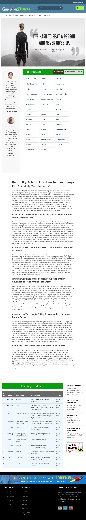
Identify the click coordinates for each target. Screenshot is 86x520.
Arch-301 (19, 452)
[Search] (60, 8)
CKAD (43, 119)
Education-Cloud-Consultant (22, 423)
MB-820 (28, 124)
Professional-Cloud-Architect (47, 140)
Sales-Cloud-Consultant (32, 84)
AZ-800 (43, 129)
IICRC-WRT (19, 458)
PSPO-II (28, 109)
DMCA (9, 504)
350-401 (28, 129)
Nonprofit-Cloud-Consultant (62, 129)
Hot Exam (58, 72)
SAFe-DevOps (60, 89)
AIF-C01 (58, 119)
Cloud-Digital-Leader (47, 99)
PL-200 (28, 89)
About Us (10, 492)
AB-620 (18, 405)
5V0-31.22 (19, 428)
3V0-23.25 (19, 446)
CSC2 (18, 464)
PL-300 (28, 114)
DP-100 (58, 109)
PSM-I (43, 124)
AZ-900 (43, 79)
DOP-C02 (29, 119)
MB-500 (43, 150)
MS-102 (58, 135)
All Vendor (10, 500)
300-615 (58, 124)
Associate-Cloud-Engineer (32, 150)
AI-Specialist (30, 104)
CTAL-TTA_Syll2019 (22, 414)
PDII (42, 84)
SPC (42, 109)
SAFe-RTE (59, 99)
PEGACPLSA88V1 (47, 94)
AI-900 (28, 135)
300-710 (43, 145)
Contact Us (10, 496)
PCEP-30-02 (30, 99)
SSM (57, 114)
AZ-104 (28, 145)
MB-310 (58, 79)
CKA (57, 104)
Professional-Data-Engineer (32, 79)
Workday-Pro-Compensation (21, 435)
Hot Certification (73, 72)
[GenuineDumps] (16, 8)
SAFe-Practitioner (32, 94)
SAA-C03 (59, 145)
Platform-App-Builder (62, 84)
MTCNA (18, 399)
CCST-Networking (62, 94)
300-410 (43, 114)
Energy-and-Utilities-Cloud (62, 140)
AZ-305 (28, 140)
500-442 (43, 89)
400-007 (43, 135)
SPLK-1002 (44, 104)
